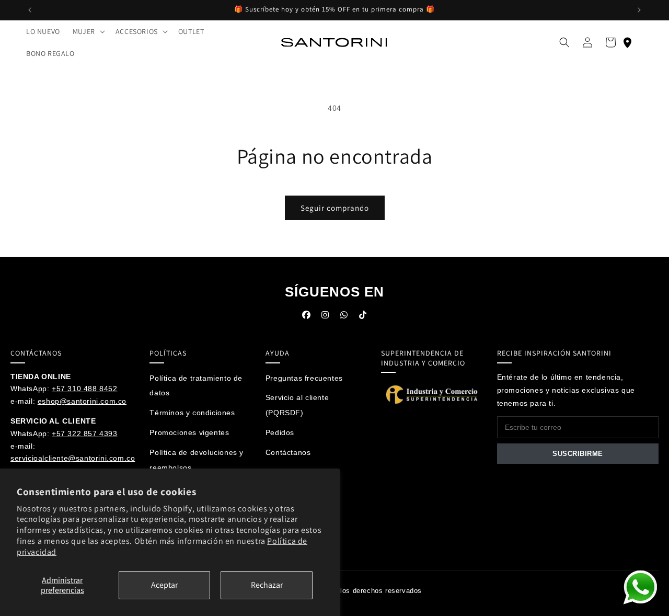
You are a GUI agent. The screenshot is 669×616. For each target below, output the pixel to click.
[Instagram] (325, 317)
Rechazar (267, 584)
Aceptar (164, 584)
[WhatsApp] (344, 317)
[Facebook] (306, 317)
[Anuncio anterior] (29, 10)
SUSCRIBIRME (577, 454)
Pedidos (280, 432)
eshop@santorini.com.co (82, 401)
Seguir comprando (335, 208)
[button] (87, 31)
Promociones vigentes (189, 432)
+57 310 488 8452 (85, 388)
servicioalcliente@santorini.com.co (72, 458)
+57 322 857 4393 (85, 433)
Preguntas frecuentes (304, 378)
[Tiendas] (627, 42)
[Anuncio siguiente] (639, 10)
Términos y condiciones (192, 412)
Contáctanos (288, 452)
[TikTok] (362, 317)
